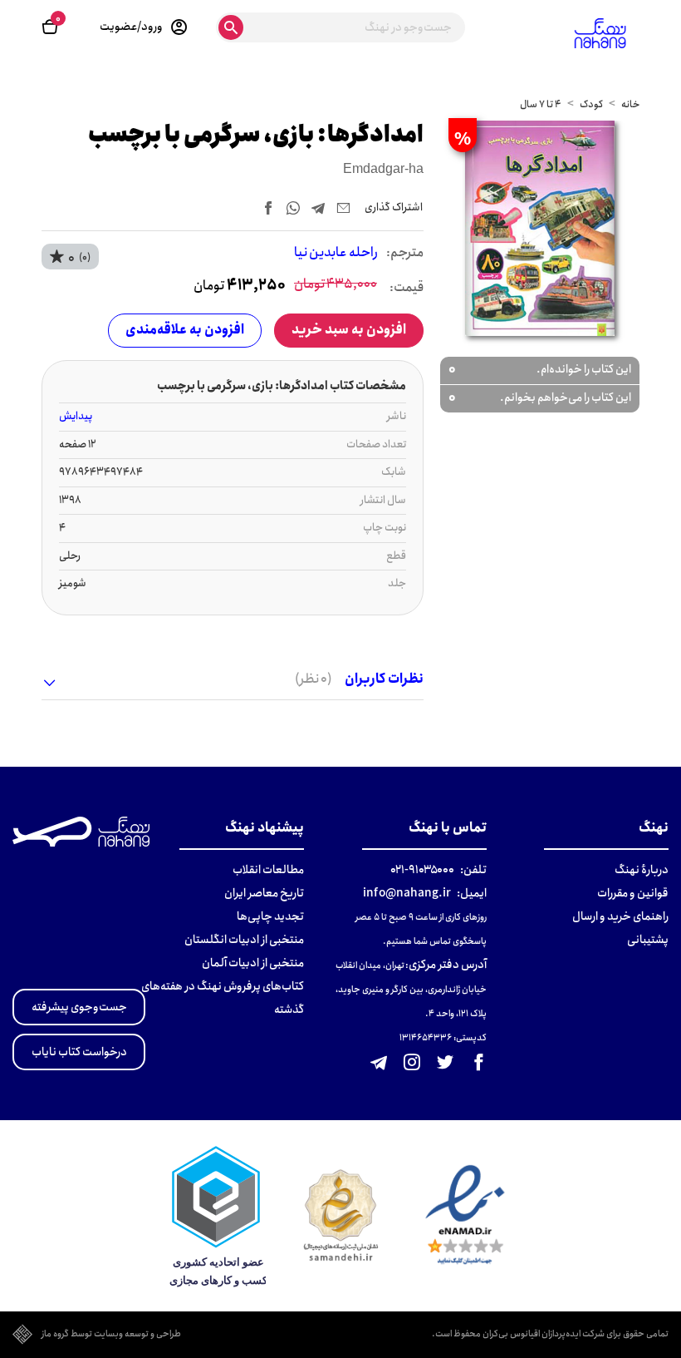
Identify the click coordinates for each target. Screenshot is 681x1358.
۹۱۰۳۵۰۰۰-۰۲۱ (422, 870)
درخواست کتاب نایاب (79, 1052)
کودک (591, 104)
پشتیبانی (648, 940)
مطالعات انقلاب (268, 870)
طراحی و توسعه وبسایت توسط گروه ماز (111, 1334)
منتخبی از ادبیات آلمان (253, 963)
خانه (630, 104)
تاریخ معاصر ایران (264, 893)
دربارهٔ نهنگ (642, 870)
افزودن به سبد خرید (349, 329)
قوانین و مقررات (633, 893)
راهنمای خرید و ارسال (620, 916)
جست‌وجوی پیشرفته (79, 1007)
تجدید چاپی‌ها (270, 916)
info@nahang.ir (407, 893)
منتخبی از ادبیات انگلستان (244, 940)
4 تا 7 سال (540, 104)
